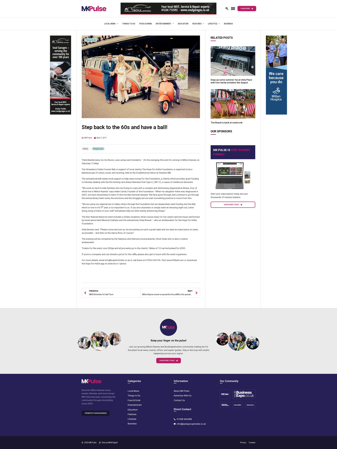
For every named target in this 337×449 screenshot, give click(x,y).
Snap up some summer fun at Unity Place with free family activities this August (231, 81)
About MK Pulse (181, 391)
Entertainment (163, 24)
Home (85, 149)
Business (228, 24)
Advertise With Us (182, 395)
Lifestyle (212, 24)
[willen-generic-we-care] (276, 76)
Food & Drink (145, 24)
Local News (110, 24)
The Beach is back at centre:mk (226, 122)
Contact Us (179, 400)
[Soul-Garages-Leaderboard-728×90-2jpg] (168, 8)
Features (197, 24)
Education (183, 24)
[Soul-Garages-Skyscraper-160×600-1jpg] (60, 76)
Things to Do (128, 24)
